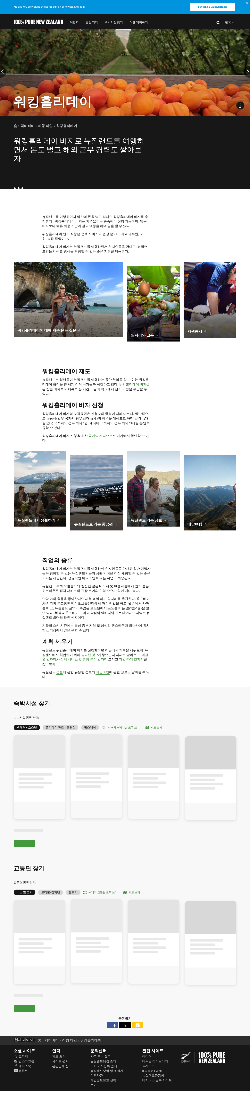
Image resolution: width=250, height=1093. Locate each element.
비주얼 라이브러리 (155, 1061)
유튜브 (23, 1071)
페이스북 (25, 1066)
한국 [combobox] (228, 22)
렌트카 (73, 892)
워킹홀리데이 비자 (134, 384)
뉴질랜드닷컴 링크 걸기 (106, 1071)
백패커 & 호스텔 (27, 727)
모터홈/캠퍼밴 (50, 892)
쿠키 (93, 1085)
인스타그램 (26, 1061)
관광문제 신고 (62, 1066)
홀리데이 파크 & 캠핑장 (60, 727)
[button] (74, 22)
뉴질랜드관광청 (153, 1075)
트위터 (23, 1056)
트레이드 (148, 1066)
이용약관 (96, 1075)
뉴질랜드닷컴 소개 (103, 1061)
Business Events (152, 1071)
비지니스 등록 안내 (103, 1066)
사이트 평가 (60, 1061)
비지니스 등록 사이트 (157, 1080)
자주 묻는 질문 (100, 1056)
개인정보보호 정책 (103, 1080)
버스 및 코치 (24, 892)
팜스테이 (90, 727)
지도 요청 (58, 1056)
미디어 (147, 1056)
